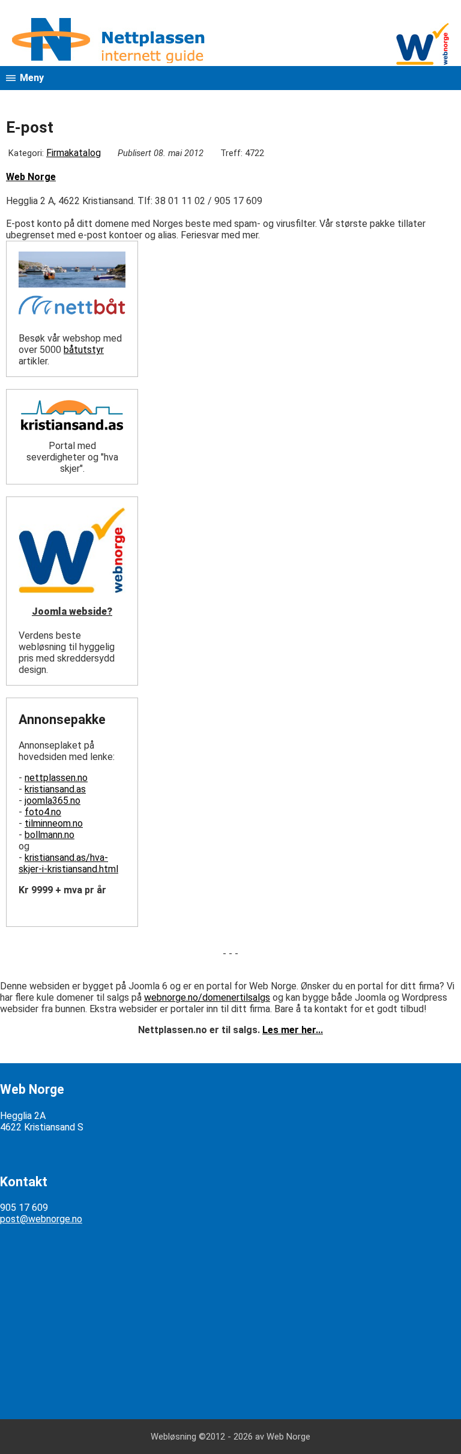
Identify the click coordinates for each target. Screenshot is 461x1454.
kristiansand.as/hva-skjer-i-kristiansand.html (68, 863)
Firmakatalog (73, 152)
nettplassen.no (56, 777)
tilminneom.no (54, 823)
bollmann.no (49, 834)
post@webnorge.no (41, 1219)
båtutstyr (84, 349)
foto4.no (43, 812)
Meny (32, 77)
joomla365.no (52, 800)
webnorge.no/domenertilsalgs (207, 997)
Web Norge (31, 177)
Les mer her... (292, 1030)
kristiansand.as (55, 789)
